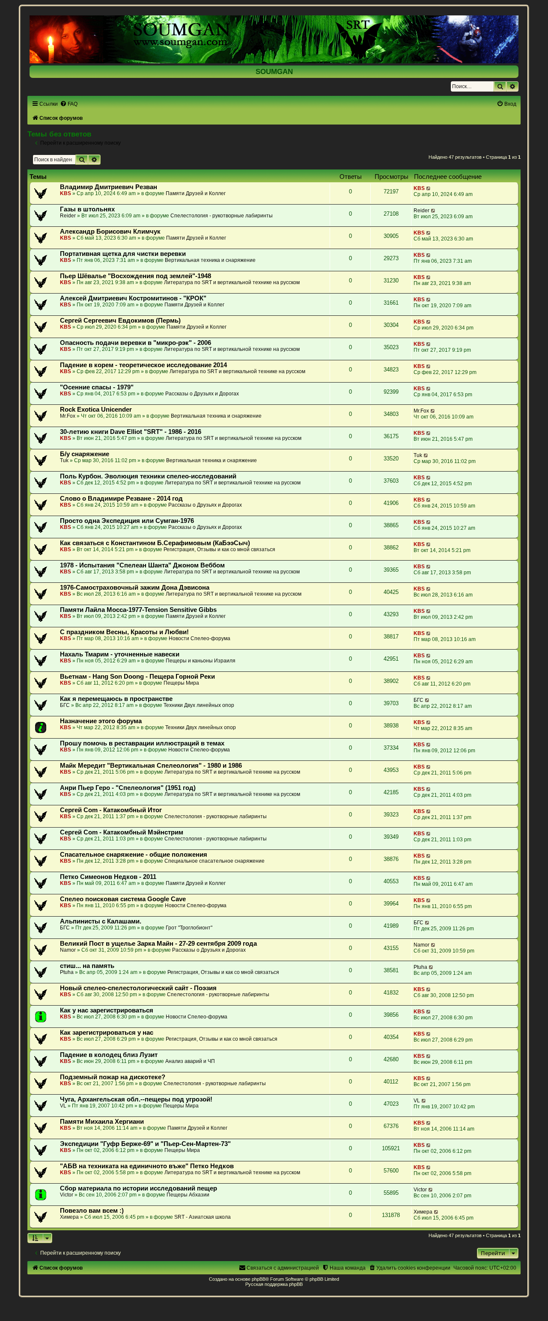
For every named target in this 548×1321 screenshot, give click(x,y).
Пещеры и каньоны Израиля (200, 661)
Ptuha (67, 972)
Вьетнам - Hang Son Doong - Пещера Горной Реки (137, 676)
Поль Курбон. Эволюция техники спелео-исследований (148, 476)
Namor (68, 950)
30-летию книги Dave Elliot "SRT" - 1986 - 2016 (130, 431)
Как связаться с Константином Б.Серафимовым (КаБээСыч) (155, 543)
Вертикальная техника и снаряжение (210, 260)
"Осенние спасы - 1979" (97, 387)
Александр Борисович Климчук (110, 231)
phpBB (258, 1279)
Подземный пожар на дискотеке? (112, 1077)
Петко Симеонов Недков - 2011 (108, 876)
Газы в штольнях (87, 209)
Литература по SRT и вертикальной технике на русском (232, 282)
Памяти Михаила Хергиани (102, 1121)
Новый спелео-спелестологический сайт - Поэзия (138, 988)
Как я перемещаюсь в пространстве (116, 698)
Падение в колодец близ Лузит (109, 1054)
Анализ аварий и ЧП (190, 1061)
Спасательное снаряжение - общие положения (133, 854)
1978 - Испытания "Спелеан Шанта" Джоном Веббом (142, 565)
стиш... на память (87, 965)
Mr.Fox (67, 416)
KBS (65, 193)
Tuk (64, 460)
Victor (66, 1195)
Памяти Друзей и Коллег (196, 193)
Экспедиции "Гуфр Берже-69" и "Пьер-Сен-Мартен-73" (145, 1143)
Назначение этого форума (101, 721)
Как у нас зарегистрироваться (106, 1010)
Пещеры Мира (181, 683)
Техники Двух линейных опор (199, 705)
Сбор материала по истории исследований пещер (138, 1188)
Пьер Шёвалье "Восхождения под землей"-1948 (135, 276)
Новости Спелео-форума (199, 638)
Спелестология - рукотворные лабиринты (221, 216)
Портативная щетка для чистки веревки (123, 253)
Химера (69, 1217)
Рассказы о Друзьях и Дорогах (202, 394)
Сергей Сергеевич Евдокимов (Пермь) (120, 320)
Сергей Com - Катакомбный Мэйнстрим (121, 832)
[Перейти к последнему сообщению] (429, 188)
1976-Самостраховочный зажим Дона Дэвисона (134, 587)
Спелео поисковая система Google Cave (123, 899)
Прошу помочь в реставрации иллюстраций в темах (142, 743)
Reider (68, 216)
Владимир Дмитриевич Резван (108, 187)
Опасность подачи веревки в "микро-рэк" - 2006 (135, 342)
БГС (65, 705)
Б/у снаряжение (84, 454)
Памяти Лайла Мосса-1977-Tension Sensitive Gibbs (138, 609)
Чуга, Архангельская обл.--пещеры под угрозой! (136, 1099)
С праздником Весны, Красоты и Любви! (124, 632)
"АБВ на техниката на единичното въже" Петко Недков (147, 1166)
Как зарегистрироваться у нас (106, 1032)
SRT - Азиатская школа (202, 1217)
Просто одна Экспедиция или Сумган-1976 (127, 520)
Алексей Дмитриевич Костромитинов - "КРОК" (133, 298)
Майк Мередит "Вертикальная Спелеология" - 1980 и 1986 (151, 765)
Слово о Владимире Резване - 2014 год (121, 498)
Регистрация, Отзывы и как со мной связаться (219, 549)
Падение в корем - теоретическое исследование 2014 (143, 365)
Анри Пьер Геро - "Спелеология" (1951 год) (128, 787)
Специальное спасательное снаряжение (214, 861)
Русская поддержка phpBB (274, 1284)
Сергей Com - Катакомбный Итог (111, 810)
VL (63, 1106)
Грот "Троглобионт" (189, 928)
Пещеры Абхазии (188, 1195)
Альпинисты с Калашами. (100, 921)
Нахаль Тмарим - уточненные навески (119, 654)
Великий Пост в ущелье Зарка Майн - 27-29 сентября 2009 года (158, 943)
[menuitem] (68, 104)
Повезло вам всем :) (92, 1210)
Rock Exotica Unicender (96, 409)
